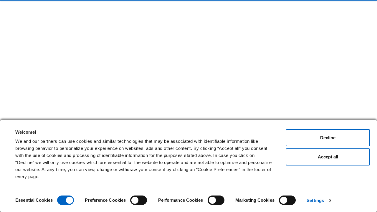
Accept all (328, 156)
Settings (315, 200)
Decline (327, 137)
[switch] (138, 200)
